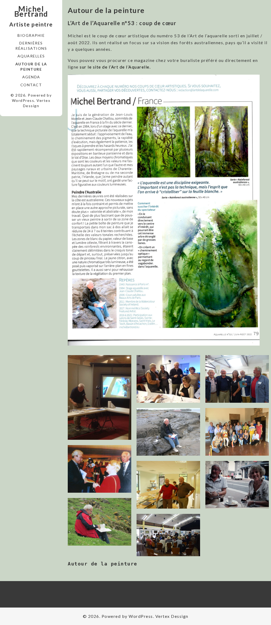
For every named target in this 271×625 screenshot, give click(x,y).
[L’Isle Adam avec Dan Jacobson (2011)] (168, 485)
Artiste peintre (31, 24)
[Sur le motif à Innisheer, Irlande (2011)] (168, 432)
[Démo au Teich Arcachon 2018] (99, 397)
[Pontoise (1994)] (99, 469)
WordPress (23, 100)
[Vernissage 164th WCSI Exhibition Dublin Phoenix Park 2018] (237, 379)
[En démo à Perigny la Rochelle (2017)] (168, 535)
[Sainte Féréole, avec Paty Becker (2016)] (237, 485)
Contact (31, 85)
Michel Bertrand (31, 11)
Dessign (31, 105)
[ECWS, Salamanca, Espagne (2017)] (237, 432)
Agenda (31, 77)
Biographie (31, 35)
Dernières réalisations (31, 46)
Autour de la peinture (31, 66)
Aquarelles (31, 56)
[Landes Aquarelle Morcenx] (168, 379)
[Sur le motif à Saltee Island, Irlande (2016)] (99, 522)
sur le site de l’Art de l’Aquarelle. (115, 66)
